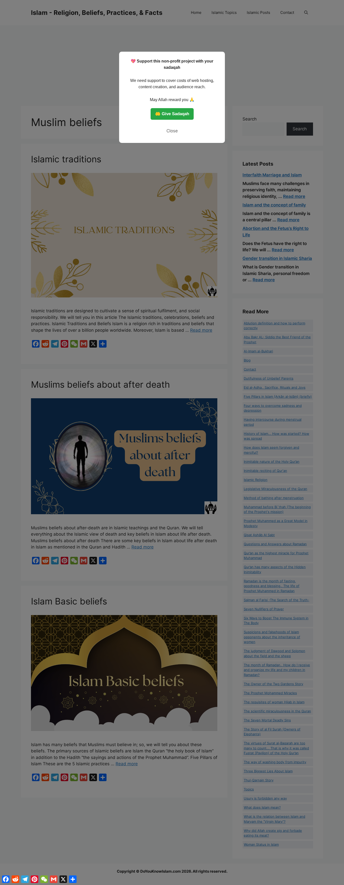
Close (172, 130)
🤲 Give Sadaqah (172, 113)
